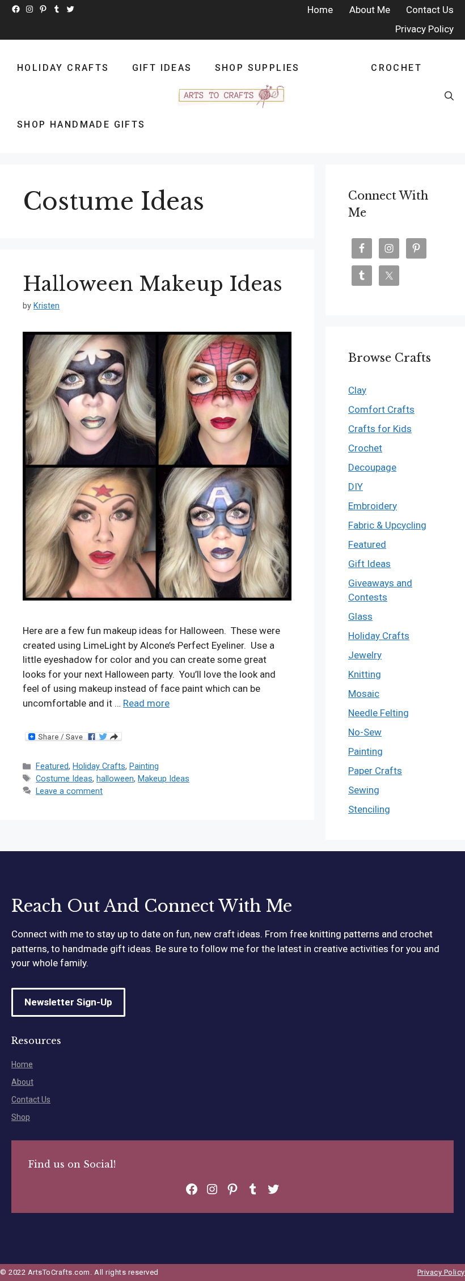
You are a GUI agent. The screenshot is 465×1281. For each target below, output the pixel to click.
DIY (355, 486)
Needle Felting (378, 712)
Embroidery (372, 505)
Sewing (363, 790)
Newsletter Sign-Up (68, 1002)
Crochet (396, 67)
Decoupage (372, 467)
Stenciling (369, 809)
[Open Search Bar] (449, 96)
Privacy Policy (441, 1272)
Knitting (364, 674)
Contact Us (30, 1099)
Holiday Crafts (63, 67)
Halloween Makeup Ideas (152, 284)
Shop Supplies (257, 67)
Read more (146, 703)
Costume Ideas (64, 779)
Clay (357, 390)
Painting (144, 766)
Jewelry (365, 655)
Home (22, 1064)
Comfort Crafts (381, 409)
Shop (20, 1117)
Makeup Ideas (163, 779)
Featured (52, 766)
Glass (360, 616)
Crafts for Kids (380, 428)
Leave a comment (69, 791)
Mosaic (363, 693)
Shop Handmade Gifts (81, 124)
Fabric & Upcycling (387, 525)
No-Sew (365, 732)
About (22, 1081)
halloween (115, 779)
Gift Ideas (162, 67)
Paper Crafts (375, 770)
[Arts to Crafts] (232, 96)
